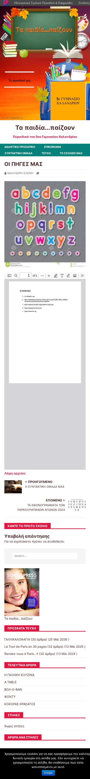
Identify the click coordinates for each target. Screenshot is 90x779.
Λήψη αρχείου (15, 473)
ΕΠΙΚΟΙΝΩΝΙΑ (52, 146)
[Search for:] (45, 556)
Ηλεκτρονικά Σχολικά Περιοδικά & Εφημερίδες (43, 3)
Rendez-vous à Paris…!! (21, 654)
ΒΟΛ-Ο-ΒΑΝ (13, 689)
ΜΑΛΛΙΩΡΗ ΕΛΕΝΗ (20, 173)
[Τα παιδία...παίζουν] (45, 118)
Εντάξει (48, 772)
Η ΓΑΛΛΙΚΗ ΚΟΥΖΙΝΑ (19, 675)
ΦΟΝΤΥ (10, 696)
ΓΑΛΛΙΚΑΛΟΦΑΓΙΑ (17, 639)
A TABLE (10, 682)
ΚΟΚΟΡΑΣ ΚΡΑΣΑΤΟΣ (19, 704)
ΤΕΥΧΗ (46, 153)
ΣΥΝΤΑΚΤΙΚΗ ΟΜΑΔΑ (19, 153)
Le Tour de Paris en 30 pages (25, 646)
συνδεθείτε (55, 541)
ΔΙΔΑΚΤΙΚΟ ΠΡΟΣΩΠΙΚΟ (19, 146)
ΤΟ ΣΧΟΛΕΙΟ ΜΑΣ (71, 153)
